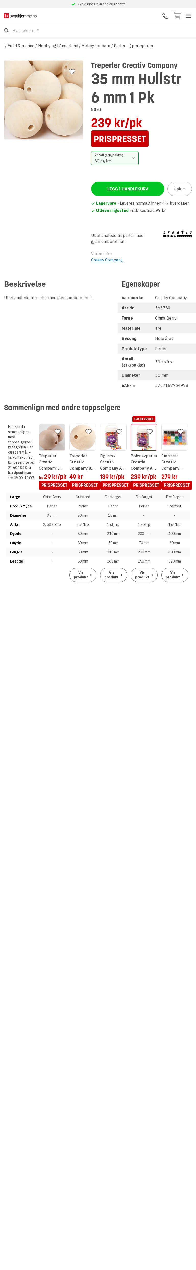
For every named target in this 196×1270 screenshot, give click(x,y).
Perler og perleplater (133, 45)
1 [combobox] (177, 189)
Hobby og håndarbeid (58, 45)
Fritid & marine (21, 45)
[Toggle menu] (188, 15)
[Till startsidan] (20, 15)
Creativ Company (107, 259)
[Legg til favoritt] (72, 72)
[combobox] (114, 158)
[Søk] (6, 30)
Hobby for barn (96, 45)
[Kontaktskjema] (165, 16)
